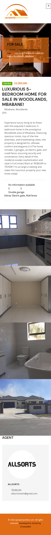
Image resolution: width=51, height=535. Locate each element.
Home (12, 49)
